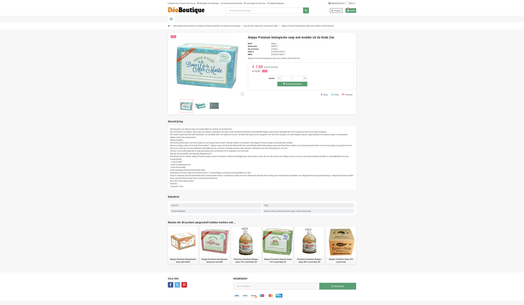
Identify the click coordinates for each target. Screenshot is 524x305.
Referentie (252, 46)
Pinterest (348, 95)
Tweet (336, 95)
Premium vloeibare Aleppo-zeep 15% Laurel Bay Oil (246, 260)
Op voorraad (253, 49)
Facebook (170, 285)
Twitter (177, 285)
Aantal (272, 78)
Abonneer (339, 286)
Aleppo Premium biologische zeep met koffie (183, 260)
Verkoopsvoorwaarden (231, 3)
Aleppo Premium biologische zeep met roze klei (214, 260)
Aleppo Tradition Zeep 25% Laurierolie (341, 260)
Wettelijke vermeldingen (208, 3)
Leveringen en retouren (254, 3)
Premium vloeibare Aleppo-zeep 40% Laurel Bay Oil (309, 260)
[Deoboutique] (186, 10)
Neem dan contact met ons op (182, 3)
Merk (250, 43)
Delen (325, 95)
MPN (250, 54)
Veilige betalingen (275, 3)
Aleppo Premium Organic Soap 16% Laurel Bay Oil (278, 260)
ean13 (251, 52)
